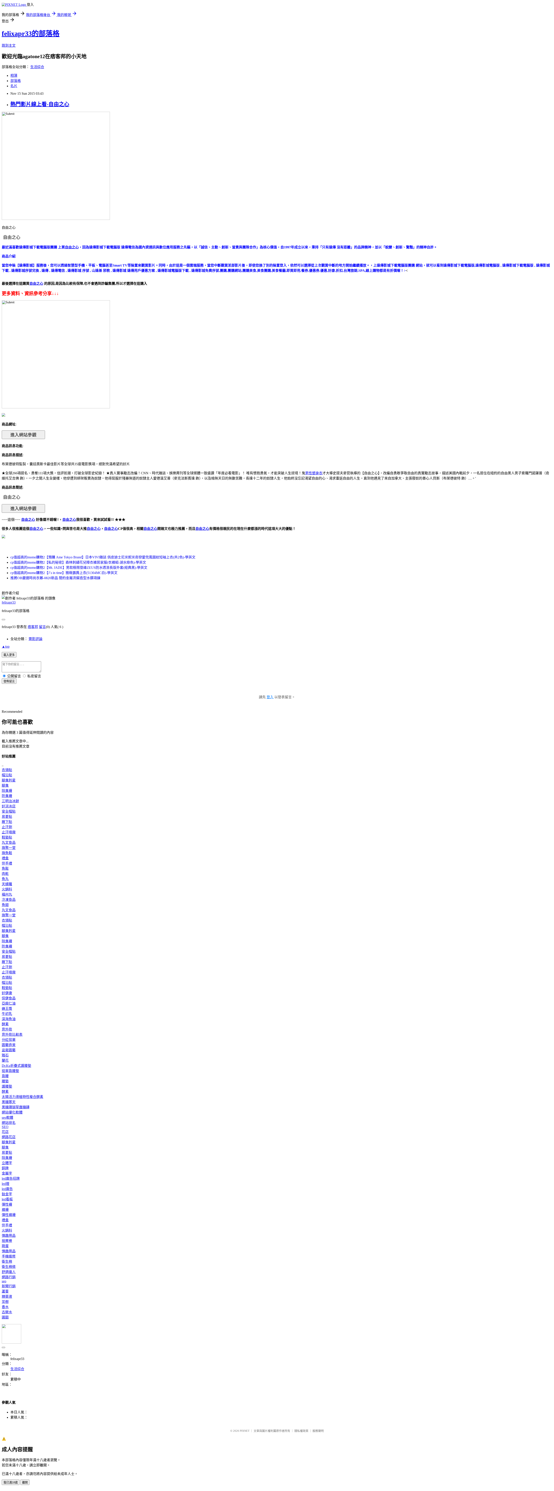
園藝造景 (9, 1045)
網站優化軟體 (12, 1112)
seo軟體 (7, 1117)
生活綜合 (37, 67)
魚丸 (5, 879)
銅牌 (5, 1168)
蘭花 (5, 1060)
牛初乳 (7, 1014)
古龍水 (7, 1312)
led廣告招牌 (11, 1178)
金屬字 (7, 1173)
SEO (5, 1127)
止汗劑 (7, 827)
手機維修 (9, 1256)
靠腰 (5, 1076)
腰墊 (5, 1081)
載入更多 (9, 655)
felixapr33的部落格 (31, 33)
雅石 (5, 1055)
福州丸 (7, 894)
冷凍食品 (9, 899)
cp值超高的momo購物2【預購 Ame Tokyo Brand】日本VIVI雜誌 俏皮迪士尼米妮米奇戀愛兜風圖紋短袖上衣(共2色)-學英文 (102, 557)
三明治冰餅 (10, 801)
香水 (5, 1307)
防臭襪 (7, 796)
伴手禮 (7, 863)
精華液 (7, 1296)
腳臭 (5, 785)
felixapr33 (9, 602)
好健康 (7, 993)
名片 (13, 86)
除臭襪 (7, 791)
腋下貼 (7, 822)
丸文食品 (9, 842)
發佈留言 (9, 681)
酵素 (5, 1024)
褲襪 (5, 1209)
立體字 (7, 1163)
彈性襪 (7, 1204)
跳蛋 (5, 1246)
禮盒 (5, 858)
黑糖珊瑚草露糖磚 (15, 1107)
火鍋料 (7, 889)
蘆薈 (5, 1291)
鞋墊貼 (7, 837)
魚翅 (5, 905)
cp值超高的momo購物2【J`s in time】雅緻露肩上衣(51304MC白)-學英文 (64, 573)
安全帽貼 (9, 811)
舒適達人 (9, 1272)
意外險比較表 (12, 1034)
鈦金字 (7, 1194)
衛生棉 (7, 1261)
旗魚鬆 (7, 853)
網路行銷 (9, 1277)
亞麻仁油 (9, 1003)
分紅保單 (9, 1040)
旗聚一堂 (9, 848)
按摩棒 (7, 1241)
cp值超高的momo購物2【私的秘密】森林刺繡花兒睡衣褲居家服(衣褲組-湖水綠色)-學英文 (78, 562)
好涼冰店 (9, 806)
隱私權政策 (301, 1430)
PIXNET (245, 1430)
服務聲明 (318, 1430)
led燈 (5, 1184)
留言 (42, 627)
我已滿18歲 (10, 1482)
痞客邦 (33, 627)
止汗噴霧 (9, 832)
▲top (6, 646)
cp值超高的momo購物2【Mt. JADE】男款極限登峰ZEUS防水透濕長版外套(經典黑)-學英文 (78, 567)
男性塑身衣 (313, 473)
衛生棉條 (9, 1267)
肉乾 (5, 874)
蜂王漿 (7, 1008)
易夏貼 (7, 816)
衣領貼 (7, 770)
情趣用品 (9, 1235)
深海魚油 (9, 1019)
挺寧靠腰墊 (10, 1071)
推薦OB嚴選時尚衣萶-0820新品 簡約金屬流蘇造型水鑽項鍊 (55, 578)
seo (4, 1281)
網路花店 (9, 1137)
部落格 (15, 81)
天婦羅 (7, 884)
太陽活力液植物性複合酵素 (22, 1097)
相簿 (13, 75)
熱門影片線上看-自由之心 (39, 104)
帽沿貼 (7, 775)
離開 (25, 1482)
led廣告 (7, 1189)
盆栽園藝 (9, 1050)
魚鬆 (5, 868)
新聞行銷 (9, 1286)
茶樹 (5, 1302)
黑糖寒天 (9, 1102)
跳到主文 (9, 45)
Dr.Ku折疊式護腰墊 (16, 1066)
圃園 (5, 1317)
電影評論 (35, 639)
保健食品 (9, 998)
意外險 (7, 1029)
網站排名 (9, 1123)
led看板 (7, 1199)
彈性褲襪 (9, 1215)
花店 (5, 1132)
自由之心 (36, 529)
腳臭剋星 (9, 780)
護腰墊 (7, 1086)
